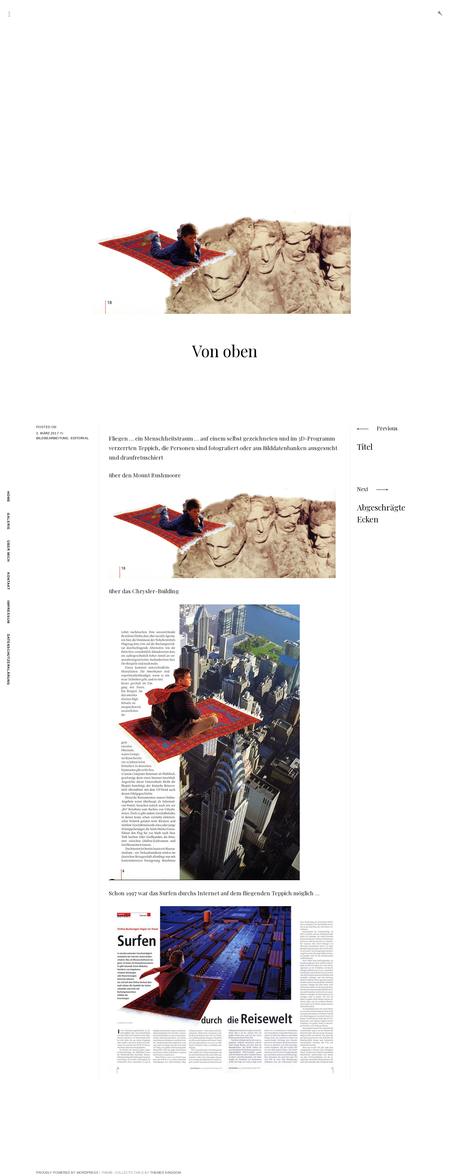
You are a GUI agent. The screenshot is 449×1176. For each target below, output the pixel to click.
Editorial (80, 438)
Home (8, 496)
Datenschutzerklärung (8, 659)
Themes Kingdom (165, 1172)
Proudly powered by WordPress (67, 1172)
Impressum (8, 611)
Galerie (8, 521)
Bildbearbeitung (52, 438)
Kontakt (8, 581)
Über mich (8, 551)
